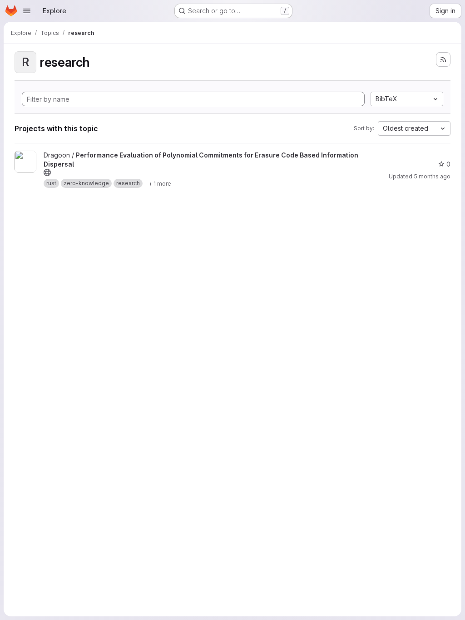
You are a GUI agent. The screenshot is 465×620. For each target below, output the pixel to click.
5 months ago (432, 176)
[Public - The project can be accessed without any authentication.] (47, 172)
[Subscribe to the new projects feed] (443, 59)
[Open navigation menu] (27, 11)
